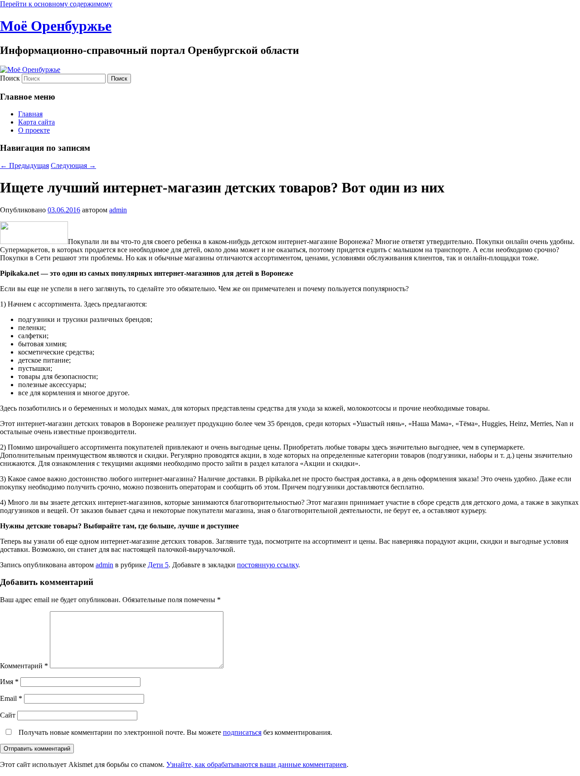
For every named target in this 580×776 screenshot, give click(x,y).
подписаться (242, 732)
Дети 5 (158, 565)
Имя (9, 681)
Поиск (10, 78)
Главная (30, 114)
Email (11, 698)
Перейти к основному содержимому (56, 4)
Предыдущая (24, 165)
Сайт (7, 715)
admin (118, 210)
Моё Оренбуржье (55, 26)
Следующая (73, 165)
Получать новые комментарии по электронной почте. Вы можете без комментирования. (174, 732)
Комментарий (24, 666)
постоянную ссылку (267, 565)
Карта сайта (36, 122)
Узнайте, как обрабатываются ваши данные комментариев (256, 764)
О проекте (34, 130)
